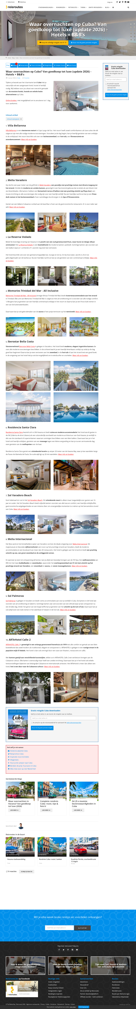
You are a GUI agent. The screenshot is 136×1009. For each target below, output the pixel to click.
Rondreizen (60, 7)
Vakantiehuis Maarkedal (120, 997)
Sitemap (67, 1004)
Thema (83, 7)
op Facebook (18, 979)
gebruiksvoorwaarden (74, 723)
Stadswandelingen (45, 7)
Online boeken (11, 100)
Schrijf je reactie (26, 871)
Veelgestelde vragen (55, 991)
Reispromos (24, 65)
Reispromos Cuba (16, 754)
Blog (107, 7)
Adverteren (11, 2)
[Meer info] (113, 8)
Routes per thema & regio (121, 994)
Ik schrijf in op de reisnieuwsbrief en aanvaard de (57, 723)
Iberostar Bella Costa (27, 346)
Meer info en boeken (29, 139)
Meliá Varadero (45, 185)
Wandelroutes (117, 991)
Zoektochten (52, 985)
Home (9, 58)
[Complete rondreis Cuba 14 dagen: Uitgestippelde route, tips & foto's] (52, 791)
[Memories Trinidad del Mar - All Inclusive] (20, 326)
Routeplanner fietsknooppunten (59, 997)
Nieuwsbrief (84, 985)
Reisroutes (14, 7)
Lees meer (13, 810)
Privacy (43, 1004)
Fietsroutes (72, 7)
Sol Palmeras (11, 601)
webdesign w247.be (124, 1004)
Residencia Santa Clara (14, 432)
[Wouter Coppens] (21, 826)
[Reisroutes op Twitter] (120, 2)
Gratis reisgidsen (95, 7)
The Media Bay (11, 1004)
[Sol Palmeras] (20, 625)
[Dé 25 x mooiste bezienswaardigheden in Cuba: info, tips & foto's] (83, 791)
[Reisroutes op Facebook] (117, 2)
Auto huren (72, 65)
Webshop (23, 2)
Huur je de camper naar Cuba (21, 763)
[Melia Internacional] (20, 581)
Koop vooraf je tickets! (56, 988)
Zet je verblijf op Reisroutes (89, 991)
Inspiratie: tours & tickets (19, 757)
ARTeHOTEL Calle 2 (13, 644)
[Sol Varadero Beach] (20, 524)
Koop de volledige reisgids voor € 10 (53, 42)
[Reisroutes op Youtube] (128, 2)
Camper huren (60, 65)
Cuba (17, 58)
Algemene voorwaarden (33, 1004)
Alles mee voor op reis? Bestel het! (23, 769)
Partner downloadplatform (89, 994)
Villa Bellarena (11, 130)
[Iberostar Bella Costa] (28, 376)
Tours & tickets (36, 65)
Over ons (83, 988)
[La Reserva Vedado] (20, 276)
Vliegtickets (48, 65)
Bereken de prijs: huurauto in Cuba (23, 766)
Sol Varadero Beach (35, 500)
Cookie (47, 1004)
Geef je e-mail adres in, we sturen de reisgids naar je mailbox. (51, 714)
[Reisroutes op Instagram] (125, 2)
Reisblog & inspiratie (55, 994)
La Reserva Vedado (26, 245)
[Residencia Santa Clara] (28, 475)
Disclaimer (53, 1004)
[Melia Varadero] (20, 222)
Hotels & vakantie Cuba (19, 751)
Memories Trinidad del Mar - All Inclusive (21, 296)
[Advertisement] (52, 888)
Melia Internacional (80, 544)
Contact (73, 1004)
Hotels (15, 64)
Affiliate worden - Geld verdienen (91, 997)
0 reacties (26, 78)
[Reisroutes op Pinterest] (122, 2)
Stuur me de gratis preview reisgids (85, 42)
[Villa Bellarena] (28, 160)
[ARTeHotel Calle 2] (28, 688)
